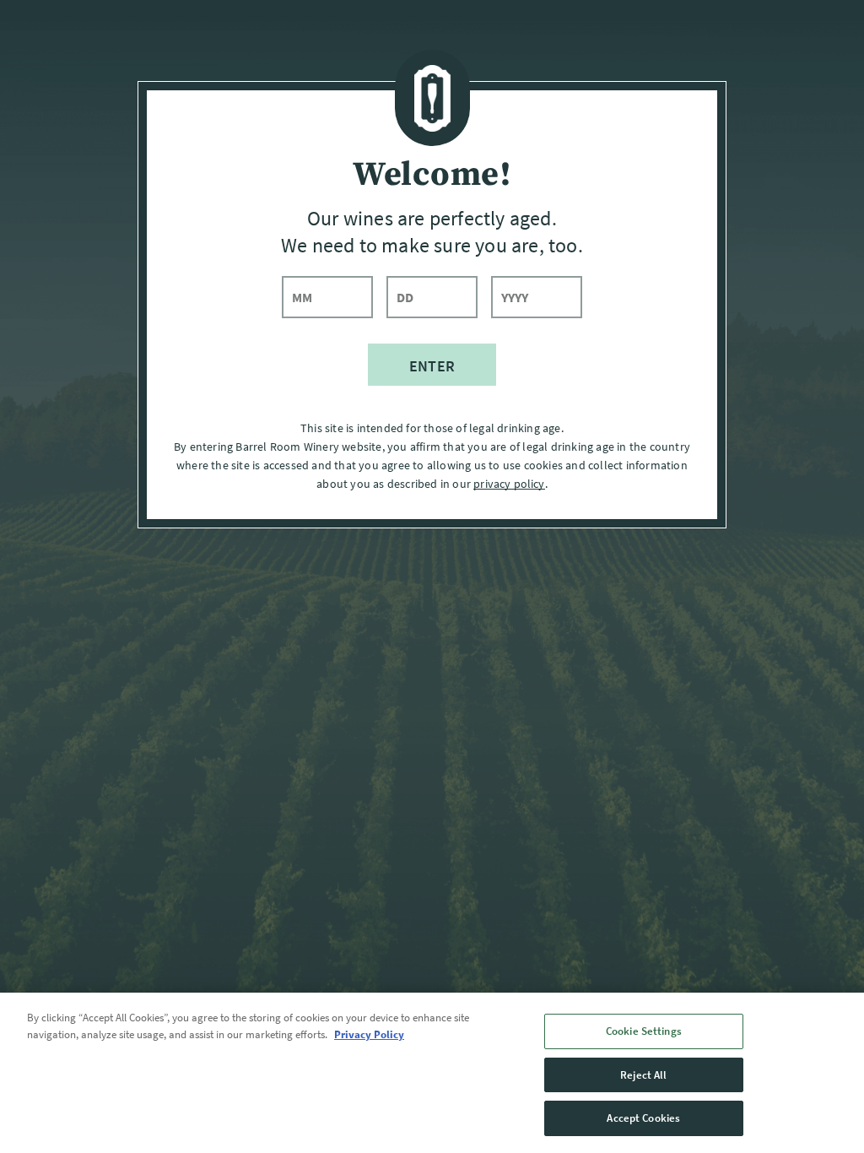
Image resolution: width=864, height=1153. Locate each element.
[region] (432, 1073)
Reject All (643, 1075)
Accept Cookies (643, 1118)
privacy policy (508, 483)
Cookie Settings (644, 1031)
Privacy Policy (369, 1034)
